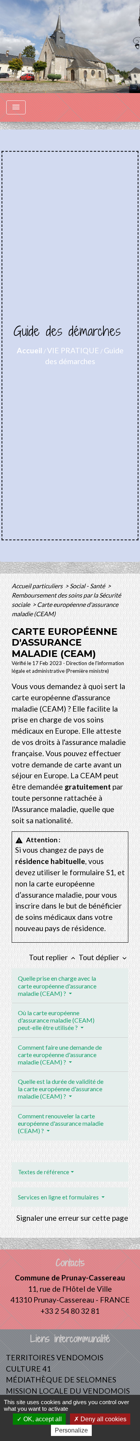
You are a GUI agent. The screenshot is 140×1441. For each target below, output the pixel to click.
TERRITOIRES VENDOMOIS (54, 1357)
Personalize (71, 1430)
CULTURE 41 (28, 1368)
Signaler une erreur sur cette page (72, 1217)
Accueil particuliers (38, 585)
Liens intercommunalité (70, 1338)
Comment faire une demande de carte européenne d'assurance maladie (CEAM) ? (60, 1055)
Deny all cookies (102, 1419)
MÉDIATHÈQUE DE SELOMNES (61, 1379)
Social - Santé (88, 585)
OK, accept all (42, 1419)
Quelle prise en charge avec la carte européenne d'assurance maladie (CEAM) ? (57, 985)
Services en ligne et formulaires (59, 1197)
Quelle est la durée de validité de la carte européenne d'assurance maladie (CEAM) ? (60, 1089)
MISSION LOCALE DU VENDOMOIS (68, 1390)
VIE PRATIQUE (73, 350)
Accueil (29, 350)
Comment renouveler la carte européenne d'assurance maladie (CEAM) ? (60, 1123)
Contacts (70, 1262)
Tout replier (53, 957)
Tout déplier (103, 957)
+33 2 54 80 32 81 (70, 1310)
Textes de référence (43, 1171)
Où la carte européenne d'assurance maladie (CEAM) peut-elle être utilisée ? (56, 1020)
